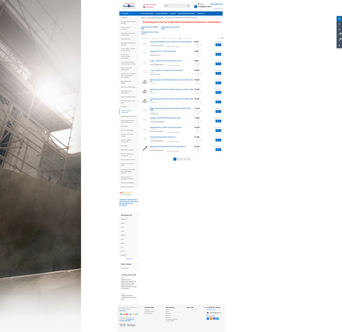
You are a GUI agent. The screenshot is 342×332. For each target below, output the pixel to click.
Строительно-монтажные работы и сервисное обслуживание (128, 75)
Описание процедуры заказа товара (172, 319)
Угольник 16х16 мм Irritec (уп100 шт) (162, 137)
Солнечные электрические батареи (128, 22)
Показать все (129, 258)
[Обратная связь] (339, 24)
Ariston (123, 223)
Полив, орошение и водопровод (126, 111)
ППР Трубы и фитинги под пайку (128, 101)
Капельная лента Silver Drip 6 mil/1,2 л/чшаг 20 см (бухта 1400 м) (171, 99)
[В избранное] (145, 48)
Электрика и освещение (127, 182)
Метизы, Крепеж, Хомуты (128, 159)
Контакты (201, 13)
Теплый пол (124, 17)
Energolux (123, 255)
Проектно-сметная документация (126, 68)
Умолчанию (187, 38)
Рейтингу (163, 38)
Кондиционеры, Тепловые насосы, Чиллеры (128, 49)
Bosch (122, 227)
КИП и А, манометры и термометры (127, 154)
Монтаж (173, 13)
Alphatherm (124, 219)
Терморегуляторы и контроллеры (126, 91)
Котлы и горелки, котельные (125, 28)
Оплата (168, 311)
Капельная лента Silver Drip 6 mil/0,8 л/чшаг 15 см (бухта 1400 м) (171, 90)
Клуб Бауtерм (149, 7)
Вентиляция (124, 126)
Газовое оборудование (127, 186)
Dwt (122, 247)
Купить (218, 44)
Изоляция (123, 106)
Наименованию (172, 38)
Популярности (155, 38)
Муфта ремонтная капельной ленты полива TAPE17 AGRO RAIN (170, 109)
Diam (122, 239)
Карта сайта (122, 310)
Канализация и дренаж (127, 149)
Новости (168, 309)
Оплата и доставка (146, 13)
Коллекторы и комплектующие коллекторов (125, 56)
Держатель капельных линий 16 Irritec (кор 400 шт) (168, 146)
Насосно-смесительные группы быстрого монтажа (128, 62)
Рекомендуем (149, 307)
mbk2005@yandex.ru (216, 4)
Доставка (168, 313)
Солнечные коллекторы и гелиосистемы (128, 34)
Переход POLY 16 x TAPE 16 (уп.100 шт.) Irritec (166, 127)
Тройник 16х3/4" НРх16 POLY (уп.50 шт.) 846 (165, 118)
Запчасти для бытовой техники (127, 135)
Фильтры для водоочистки (128, 116)
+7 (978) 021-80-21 (205, 6)
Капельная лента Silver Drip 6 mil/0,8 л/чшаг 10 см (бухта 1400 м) (171, 80)
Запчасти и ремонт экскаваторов (126, 140)
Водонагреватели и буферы (126, 82)
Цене (179, 38)
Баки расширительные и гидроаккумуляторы (127, 121)
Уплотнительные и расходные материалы (127, 177)
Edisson (123, 251)
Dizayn (122, 243)
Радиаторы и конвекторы (128, 87)
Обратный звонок (218, 8)
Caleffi (122, 231)
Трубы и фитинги (125, 39)
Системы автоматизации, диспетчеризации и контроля (128, 171)
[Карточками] (219, 38)
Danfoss (123, 235)
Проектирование (161, 13)
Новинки (147, 309)
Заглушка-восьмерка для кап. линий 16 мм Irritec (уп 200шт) (171, 41)
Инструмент (124, 145)
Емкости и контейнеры (127, 130)
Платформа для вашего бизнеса (131, 325)
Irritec (177, 46)
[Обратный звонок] (339, 29)
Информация (170, 307)
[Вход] (339, 45)
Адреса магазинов (150, 4)
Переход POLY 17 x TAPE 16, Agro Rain (163, 51)
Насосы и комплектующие (128, 96)
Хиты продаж (125, 268)
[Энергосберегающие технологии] (129, 6)
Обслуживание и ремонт (186, 13)
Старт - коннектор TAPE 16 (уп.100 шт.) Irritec (165, 61)
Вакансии (190, 307)
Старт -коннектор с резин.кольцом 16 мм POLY (166, 70)
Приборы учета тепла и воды (127, 164)
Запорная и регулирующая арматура (128, 43)
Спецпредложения (150, 311)
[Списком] (222, 38)
